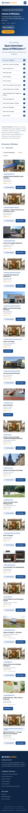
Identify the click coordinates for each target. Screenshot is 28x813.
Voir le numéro (10, 187)
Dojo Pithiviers (8, 405)
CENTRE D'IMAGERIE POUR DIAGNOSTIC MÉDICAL (13, 729)
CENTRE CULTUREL (8, 468)
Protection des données (9, 808)
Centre (10, 3)
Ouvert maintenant (9, 152)
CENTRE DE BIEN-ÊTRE (9, 174)
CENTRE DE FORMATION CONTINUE (12, 533)
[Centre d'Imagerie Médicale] (14, 232)
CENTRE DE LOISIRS (8, 403)
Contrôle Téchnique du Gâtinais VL (11, 275)
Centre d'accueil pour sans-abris (10, 786)
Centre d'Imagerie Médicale (12, 243)
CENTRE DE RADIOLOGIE (9, 240)
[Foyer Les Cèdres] (14, 331)
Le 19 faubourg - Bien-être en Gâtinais (13, 698)
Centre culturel (5, 784)
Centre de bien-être (6, 776)
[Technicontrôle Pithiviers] (14, 363)
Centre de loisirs (5, 779)
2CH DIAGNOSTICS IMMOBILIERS (13, 567)
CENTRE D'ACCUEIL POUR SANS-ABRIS (13, 339)
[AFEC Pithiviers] (14, 525)
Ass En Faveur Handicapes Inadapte (12, 665)
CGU (14, 806)
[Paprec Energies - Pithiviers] (14, 622)
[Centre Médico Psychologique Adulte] (14, 588)
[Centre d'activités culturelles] (14, 460)
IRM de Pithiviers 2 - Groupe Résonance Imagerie (12, 733)
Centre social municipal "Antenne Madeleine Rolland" (13, 437)
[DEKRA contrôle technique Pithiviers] (14, 298)
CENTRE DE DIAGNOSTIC (9, 565)
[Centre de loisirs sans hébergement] (14, 491)
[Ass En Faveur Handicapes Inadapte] (14, 654)
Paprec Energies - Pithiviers (12, 632)
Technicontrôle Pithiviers (11, 373)
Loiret (8, 23)
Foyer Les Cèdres (8, 341)
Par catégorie (9, 27)
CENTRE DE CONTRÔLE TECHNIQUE (12, 272)
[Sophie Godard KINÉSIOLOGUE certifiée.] (14, 166)
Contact (23, 808)
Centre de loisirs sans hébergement (10, 503)
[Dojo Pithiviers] (14, 394)
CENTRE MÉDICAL (8, 596)
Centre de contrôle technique (9, 774)
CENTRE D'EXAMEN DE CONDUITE (11, 207)
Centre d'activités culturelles (13, 470)
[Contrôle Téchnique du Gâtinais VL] (14, 264)
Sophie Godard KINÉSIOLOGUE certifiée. (13, 177)
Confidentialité (19, 806)
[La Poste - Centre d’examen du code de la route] (14, 199)
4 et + (20, 152)
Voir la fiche (20, 187)
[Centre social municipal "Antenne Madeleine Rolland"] (14, 426)
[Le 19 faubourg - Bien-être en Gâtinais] (14, 687)
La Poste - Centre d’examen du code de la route (13, 210)
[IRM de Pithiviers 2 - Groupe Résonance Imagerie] (14, 720)
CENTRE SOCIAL (7, 434)
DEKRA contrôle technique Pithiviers (12, 309)
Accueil (3, 23)
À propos (3, 794)
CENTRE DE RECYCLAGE (9, 630)
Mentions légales (6, 796)
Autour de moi (9, 32)
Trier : (3, 148)
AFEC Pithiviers (8, 535)
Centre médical (5, 781)
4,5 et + (6, 155)
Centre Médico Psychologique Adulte (13, 600)
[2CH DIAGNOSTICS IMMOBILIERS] (14, 557)
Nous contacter (5, 799)
